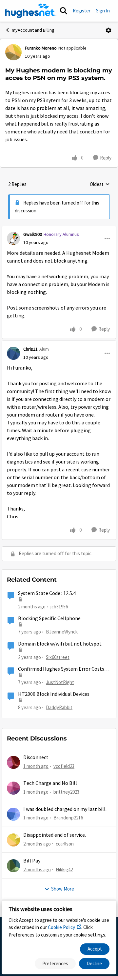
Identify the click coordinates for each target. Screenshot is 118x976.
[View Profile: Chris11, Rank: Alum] (13, 353)
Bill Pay (31, 861)
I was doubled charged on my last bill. (65, 809)
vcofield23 (63, 766)
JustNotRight (60, 682)
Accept (95, 949)
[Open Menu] (108, 30)
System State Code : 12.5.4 (47, 593)
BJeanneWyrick (62, 632)
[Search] (64, 11)
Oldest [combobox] (100, 184)
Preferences (55, 963)
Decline (94, 963)
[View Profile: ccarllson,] (13, 839)
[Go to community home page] (30, 11)
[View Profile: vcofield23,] (13, 762)
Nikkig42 (64, 869)
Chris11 (30, 349)
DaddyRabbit (59, 707)
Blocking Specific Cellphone (49, 618)
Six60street (57, 657)
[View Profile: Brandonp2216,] (13, 814)
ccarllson (65, 844)
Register (81, 11)
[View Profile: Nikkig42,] (13, 865)
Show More (62, 889)
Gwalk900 (32, 234)
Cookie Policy (61, 927)
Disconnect (36, 757)
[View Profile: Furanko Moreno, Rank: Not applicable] (13, 52)
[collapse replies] (59, 229)
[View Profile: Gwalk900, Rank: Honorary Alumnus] (13, 238)
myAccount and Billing (33, 30)
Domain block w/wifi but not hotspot (60, 644)
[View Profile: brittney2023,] (13, 788)
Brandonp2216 (68, 818)
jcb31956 (59, 606)
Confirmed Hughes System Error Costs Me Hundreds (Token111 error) (61, 669)
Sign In (103, 11)
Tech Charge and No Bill (50, 783)
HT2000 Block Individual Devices (53, 694)
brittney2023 (66, 792)
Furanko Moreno (41, 48)
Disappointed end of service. (54, 835)
